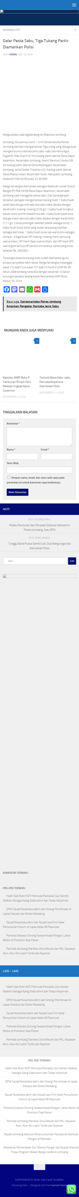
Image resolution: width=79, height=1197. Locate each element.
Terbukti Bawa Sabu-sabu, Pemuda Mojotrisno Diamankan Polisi (55, 382)
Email (45, 449)
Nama (11, 449)
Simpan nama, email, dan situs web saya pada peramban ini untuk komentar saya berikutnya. (35, 480)
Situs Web (13, 463)
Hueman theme (58, 1185)
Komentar (13, 423)
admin (13, 54)
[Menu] (74, 5)
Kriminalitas (11, 30)
